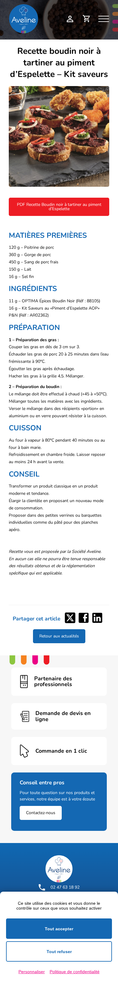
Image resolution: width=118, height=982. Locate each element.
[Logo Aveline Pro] (59, 869)
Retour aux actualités (59, 636)
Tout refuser (59, 951)
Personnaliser (31, 971)
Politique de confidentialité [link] (75, 971)
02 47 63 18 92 (65, 887)
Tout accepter (59, 928)
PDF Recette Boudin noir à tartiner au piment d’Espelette (59, 207)
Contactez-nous (40, 813)
